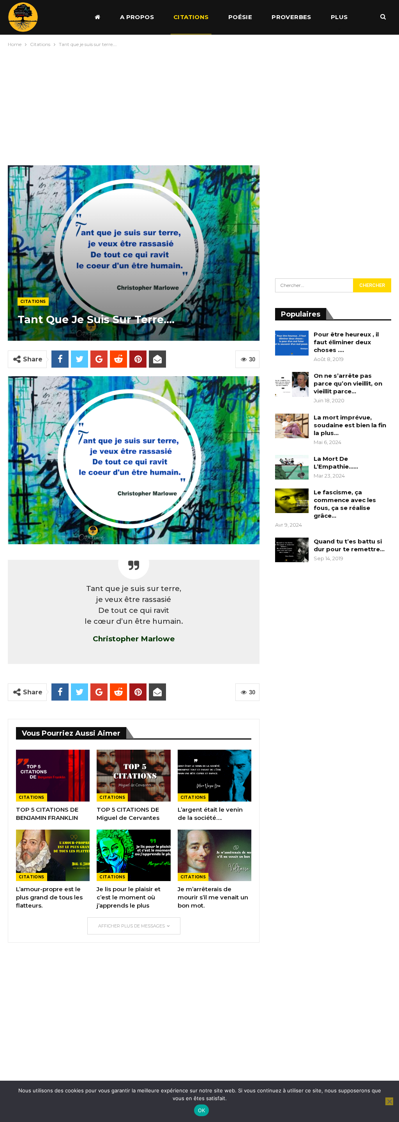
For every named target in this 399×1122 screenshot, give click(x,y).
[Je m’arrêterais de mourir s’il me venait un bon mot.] (214, 855)
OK (201, 1110)
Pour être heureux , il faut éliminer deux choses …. (346, 342)
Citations (191, 17)
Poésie (240, 17)
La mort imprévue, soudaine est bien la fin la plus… (350, 425)
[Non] (389, 1101)
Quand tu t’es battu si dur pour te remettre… (349, 545)
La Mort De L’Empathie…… (336, 462)
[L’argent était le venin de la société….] (214, 776)
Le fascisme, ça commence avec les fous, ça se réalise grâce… (345, 503)
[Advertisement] (199, 104)
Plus (339, 17)
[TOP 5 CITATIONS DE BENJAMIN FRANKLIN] (53, 776)
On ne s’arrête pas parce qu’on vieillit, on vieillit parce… (348, 383)
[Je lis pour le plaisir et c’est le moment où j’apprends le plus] (133, 855)
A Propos (137, 17)
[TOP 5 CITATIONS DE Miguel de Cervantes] (133, 776)
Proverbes (291, 17)
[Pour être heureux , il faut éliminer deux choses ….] (292, 343)
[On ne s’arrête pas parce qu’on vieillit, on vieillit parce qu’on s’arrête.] (292, 384)
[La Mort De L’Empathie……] (292, 467)
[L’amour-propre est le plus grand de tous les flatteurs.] (53, 855)
